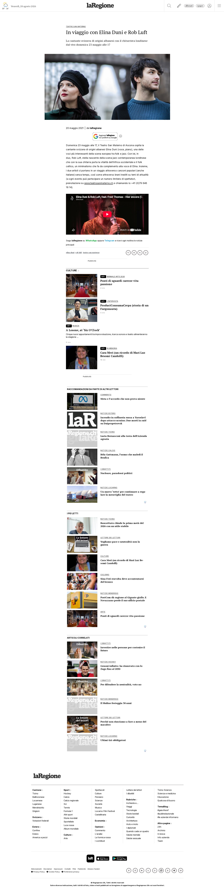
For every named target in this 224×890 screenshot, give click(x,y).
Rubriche (131, 799)
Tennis (67, 807)
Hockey (67, 793)
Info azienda (163, 837)
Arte (66, 838)
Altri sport (68, 814)
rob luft (78, 252)
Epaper (200, 6)
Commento (100, 830)
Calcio (66, 797)
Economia (100, 820)
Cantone (37, 790)
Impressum (58, 869)
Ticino (35, 793)
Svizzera (37, 817)
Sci (65, 804)
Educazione (163, 797)
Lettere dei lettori (134, 790)
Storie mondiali (70, 818)
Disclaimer (48, 869)
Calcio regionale (71, 800)
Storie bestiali (132, 813)
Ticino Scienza (165, 790)
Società (98, 804)
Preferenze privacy (71, 872)
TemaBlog (163, 806)
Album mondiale (71, 828)
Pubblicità (82, 869)
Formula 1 (68, 811)
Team (160, 841)
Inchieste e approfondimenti (134, 803)
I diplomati (131, 828)
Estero (36, 826)
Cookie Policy (54, 872)
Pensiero (99, 797)
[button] (128, 870)
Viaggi (129, 806)
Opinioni (99, 826)
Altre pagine (164, 823)
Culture (68, 835)
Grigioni (35, 811)
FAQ (74, 869)
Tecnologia (131, 810)
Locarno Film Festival (105, 811)
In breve (161, 834)
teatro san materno (91, 252)
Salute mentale (133, 835)
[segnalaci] (179, 6)
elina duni (70, 252)
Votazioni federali (40, 820)
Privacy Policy (39, 872)
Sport (67, 790)
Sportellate (69, 821)
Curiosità (130, 817)
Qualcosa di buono (166, 800)
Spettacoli (99, 790)
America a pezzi (39, 837)
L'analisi (98, 834)
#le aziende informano (168, 817)
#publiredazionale (166, 813)
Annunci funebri (94, 869)
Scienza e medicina (167, 793)
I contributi (100, 841)
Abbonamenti (36, 869)
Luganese (37, 804)
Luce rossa (69, 825)
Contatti (68, 869)
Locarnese (37, 800)
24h (159, 826)
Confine (36, 830)
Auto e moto (132, 824)
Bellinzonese (38, 797)
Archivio (161, 830)
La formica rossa (103, 837)
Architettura (131, 820)
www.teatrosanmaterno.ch (98, 183)
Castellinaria (100, 814)
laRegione (96, 128)
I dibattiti (130, 793)
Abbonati (189, 6)
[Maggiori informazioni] (120, 136)
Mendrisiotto (38, 807)
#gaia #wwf (163, 810)
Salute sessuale (133, 838)
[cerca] (169, 6)
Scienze (99, 800)
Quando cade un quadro (137, 831)
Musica (98, 807)
